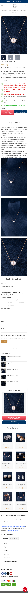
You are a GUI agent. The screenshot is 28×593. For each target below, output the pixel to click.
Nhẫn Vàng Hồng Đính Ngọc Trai (7, 505)
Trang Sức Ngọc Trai (14, 10)
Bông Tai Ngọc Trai (7, 444)
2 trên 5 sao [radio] (12, 300)
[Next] (24, 35)
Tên (2, 321)
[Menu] (2, 6)
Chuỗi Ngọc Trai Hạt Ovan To (7, 464)
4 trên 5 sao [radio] (16, 302)
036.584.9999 (6, 523)
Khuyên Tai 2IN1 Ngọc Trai (21, 485)
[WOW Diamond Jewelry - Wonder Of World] (14, 6)
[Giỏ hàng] (25, 6)
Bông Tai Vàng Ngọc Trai (21, 464)
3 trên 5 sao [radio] (5, 302)
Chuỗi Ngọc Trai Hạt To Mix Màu (21, 505)
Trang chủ (4, 10)
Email (3, 328)
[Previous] (3, 35)
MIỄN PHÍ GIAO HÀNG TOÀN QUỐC (14, 1)
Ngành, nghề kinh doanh (12, 530)
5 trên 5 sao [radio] (5, 305)
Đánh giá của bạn (6, 297)
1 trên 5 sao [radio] (3, 300)
